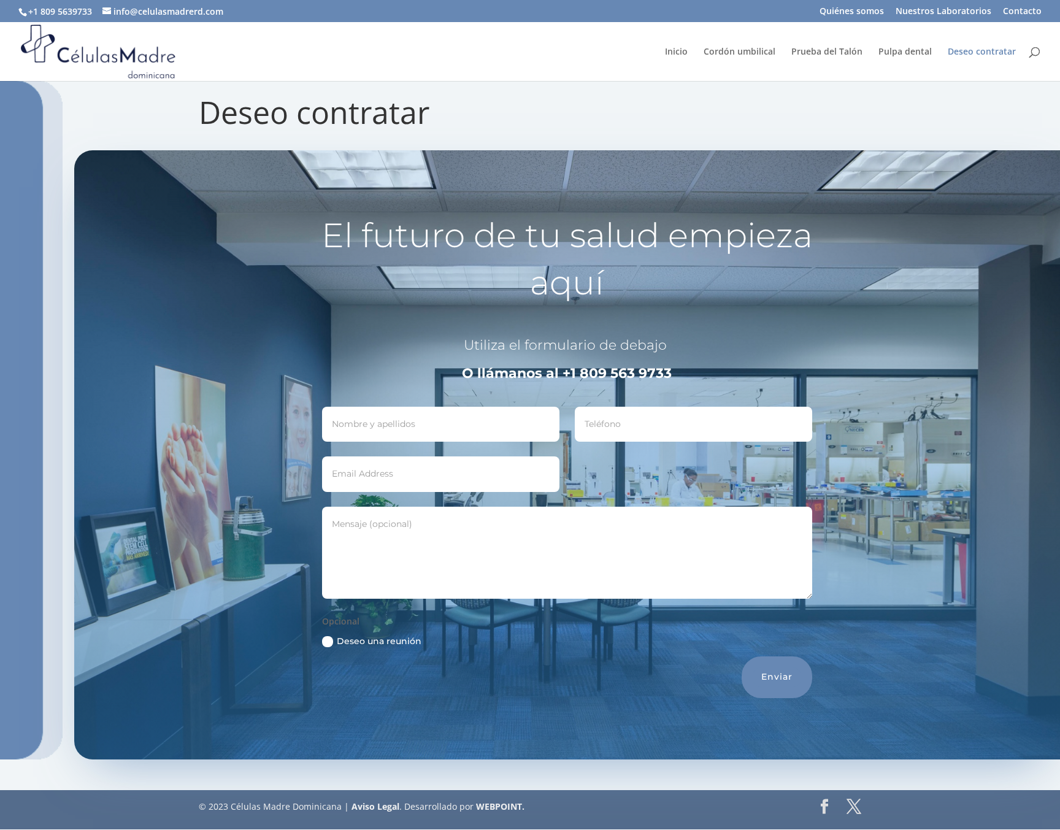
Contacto (1022, 12)
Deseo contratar (982, 52)
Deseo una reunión (379, 641)
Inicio (676, 52)
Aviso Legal (374, 806)
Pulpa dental (905, 52)
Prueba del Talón (826, 52)
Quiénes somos (852, 12)
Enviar (777, 676)
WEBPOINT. (500, 806)
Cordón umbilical (739, 52)
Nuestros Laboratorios (943, 12)
